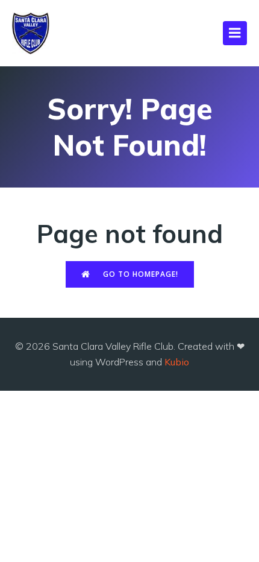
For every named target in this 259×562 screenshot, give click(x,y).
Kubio (176, 362)
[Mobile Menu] (235, 33)
